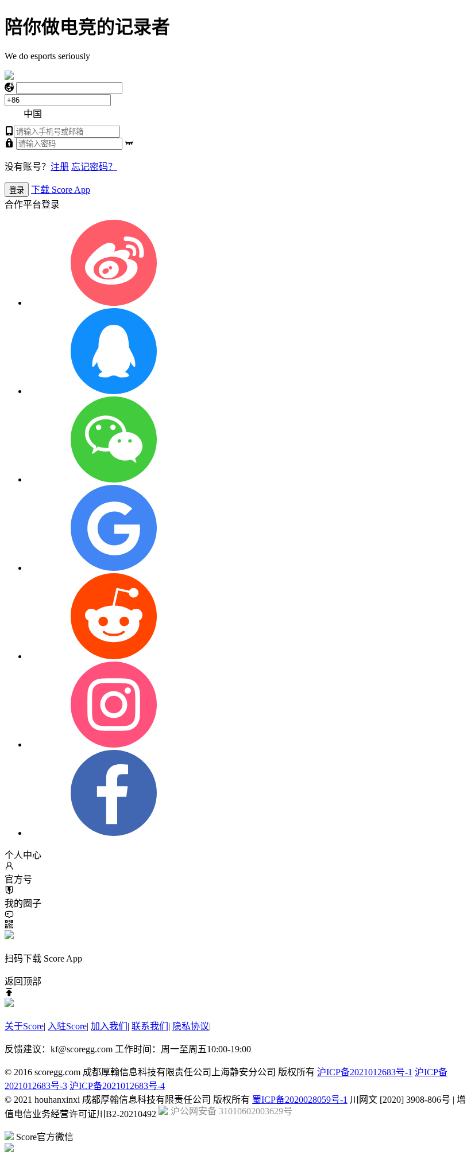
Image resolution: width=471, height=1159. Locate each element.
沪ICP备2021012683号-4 (117, 1086)
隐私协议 (190, 1026)
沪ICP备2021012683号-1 (364, 1072)
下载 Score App (60, 190)
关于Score (24, 1026)
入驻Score (67, 1026)
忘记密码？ (94, 167)
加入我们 (109, 1026)
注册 (60, 167)
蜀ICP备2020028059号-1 (300, 1099)
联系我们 (150, 1026)
